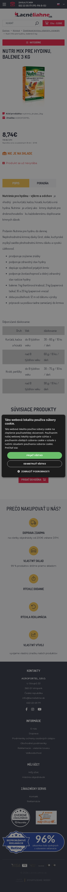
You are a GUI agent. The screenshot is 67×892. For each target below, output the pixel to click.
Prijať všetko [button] (35, 455)
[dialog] (33, 446)
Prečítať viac (11, 447)
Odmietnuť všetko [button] (34, 463)
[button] (33, 471)
